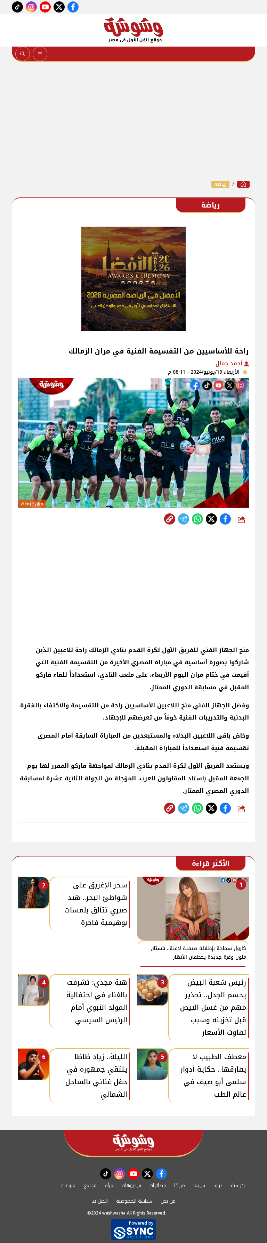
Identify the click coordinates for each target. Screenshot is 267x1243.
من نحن (168, 1201)
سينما (199, 1185)
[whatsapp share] (197, 519)
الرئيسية (239, 1185)
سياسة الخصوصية (134, 1201)
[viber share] (183, 519)
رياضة (220, 184)
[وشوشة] (133, 30)
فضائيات (157, 1185)
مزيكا (179, 1185)
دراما (217, 1185)
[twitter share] (211, 519)
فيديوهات (131, 1185)
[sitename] (133, 1143)
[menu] (40, 54)
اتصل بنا (99, 1201)
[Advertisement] (133, 121)
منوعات (68, 1185)
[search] (22, 54)
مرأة (109, 1185)
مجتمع (90, 1185)
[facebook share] (225, 519)
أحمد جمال (230, 363)
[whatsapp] (169, 519)
